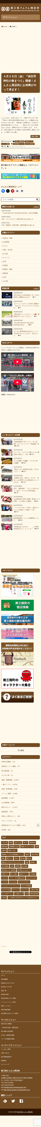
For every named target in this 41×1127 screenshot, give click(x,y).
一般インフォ (29, 141)
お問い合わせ (5, 1053)
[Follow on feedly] (5, 1100)
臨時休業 (4, 846)
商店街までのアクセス (7, 983)
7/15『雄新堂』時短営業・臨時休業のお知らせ (18, 225)
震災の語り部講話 (6, 1023)
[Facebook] (21, 1100)
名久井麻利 (5, 866)
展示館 (23, 858)
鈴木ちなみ (18, 842)
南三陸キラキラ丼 (6, 987)
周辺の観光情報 (5, 1009)
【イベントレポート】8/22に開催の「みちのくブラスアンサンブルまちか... (26, 306)
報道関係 (6, 812)
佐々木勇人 (14, 874)
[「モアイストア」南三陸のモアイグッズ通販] (20, 179)
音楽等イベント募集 (10, 766)
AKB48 (4, 897)
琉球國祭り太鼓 (14, 846)
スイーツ (6, 258)
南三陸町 (24, 866)
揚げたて (9, 858)
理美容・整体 (7, 269)
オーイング (15, 890)
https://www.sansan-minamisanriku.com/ (16, 1090)
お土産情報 (7, 803)
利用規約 (3, 1060)
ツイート (3, 946)
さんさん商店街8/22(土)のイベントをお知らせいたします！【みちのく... (26, 334)
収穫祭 (18, 866)
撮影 (3, 858)
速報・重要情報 (19, 141)
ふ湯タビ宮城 (34, 890)
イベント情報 (5, 144)
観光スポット (9, 807)
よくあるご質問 (5, 1049)
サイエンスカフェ (24, 882)
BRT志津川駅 (34, 894)
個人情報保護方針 (6, 1057)
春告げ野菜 (35, 854)
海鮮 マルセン (12, 850)
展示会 (29, 858)
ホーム (3, 975)
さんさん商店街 (29, 144)
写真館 (5, 265)
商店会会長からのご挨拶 (8, 998)
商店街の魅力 (5, 994)
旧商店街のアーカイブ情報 (13, 825)
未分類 (5, 830)
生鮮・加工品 (7, 250)
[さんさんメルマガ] (20, 161)
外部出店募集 (8, 762)
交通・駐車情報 (9, 789)
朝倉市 (27, 854)
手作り (17, 858)
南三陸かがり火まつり (24, 870)
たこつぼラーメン (7, 894)
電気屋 (5, 273)
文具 (4, 261)
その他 (5, 281)
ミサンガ (4, 878)
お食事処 (6, 242)
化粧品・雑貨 (7, 238)
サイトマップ (5, 1064)
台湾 (12, 866)
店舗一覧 (3, 990)
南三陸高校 (6, 771)
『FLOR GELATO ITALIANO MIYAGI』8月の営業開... (20, 213)
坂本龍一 (33, 862)
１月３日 (4, 842)
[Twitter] (13, 1100)
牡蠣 (36, 846)
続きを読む (35, 136)
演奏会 (4, 850)
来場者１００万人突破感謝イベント (12, 854)
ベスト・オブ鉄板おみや (17, 878)
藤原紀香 (32, 842)
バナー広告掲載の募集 (7, 1039)
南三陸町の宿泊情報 (7, 1031)
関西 (11, 842)
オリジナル (24, 890)
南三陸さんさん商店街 (8, 870)
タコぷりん (13, 882)
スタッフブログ (8, 821)
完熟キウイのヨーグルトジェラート (12, 862)
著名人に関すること (10, 816)
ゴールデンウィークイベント (10, 886)
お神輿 (15, 144)
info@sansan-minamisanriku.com (15, 1087)
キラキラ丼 (6, 775)
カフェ (5, 246)
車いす (26, 842)
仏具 (4, 277)
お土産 (5, 254)
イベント (21, 144)
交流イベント (24, 874)
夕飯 (27, 862)
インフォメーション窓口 (8, 1002)
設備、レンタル (5, 1006)
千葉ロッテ (5, 874)
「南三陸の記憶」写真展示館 (9, 1027)
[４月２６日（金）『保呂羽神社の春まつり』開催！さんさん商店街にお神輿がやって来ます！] (20, 105)
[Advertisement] (20, 50)
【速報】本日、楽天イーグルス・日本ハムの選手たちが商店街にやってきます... (26, 480)
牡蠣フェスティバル (27, 846)
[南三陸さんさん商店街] (21, 10)
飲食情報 (7, 798)
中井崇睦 (32, 874)
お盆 (26, 894)
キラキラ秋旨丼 (26, 886)
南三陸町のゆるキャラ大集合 (9, 1013)
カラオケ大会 (6, 890)
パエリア (4, 882)
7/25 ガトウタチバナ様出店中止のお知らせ (17, 219)
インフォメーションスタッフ (17, 146)
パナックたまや (31, 878)
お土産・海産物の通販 (7, 1035)
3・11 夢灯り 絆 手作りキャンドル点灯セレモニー (23, 897)
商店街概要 (4, 979)
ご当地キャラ (19, 894)
